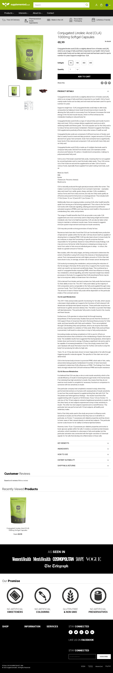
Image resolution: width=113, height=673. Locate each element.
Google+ (81, 632)
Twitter (76, 632)
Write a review (23, 480)
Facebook (71, 632)
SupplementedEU (12, 667)
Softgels (61, 63)
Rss (92, 632)
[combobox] (61, 5)
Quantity (61, 69)
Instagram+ (87, 632)
